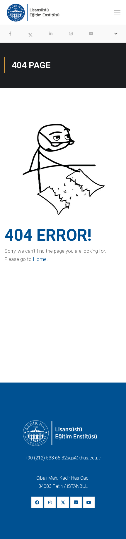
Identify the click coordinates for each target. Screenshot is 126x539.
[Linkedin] (76, 502)
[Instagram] (50, 502)
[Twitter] (63, 502)
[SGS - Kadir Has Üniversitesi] (33, 14)
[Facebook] (37, 502)
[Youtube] (89, 502)
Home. (40, 259)
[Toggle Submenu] (115, 33)
